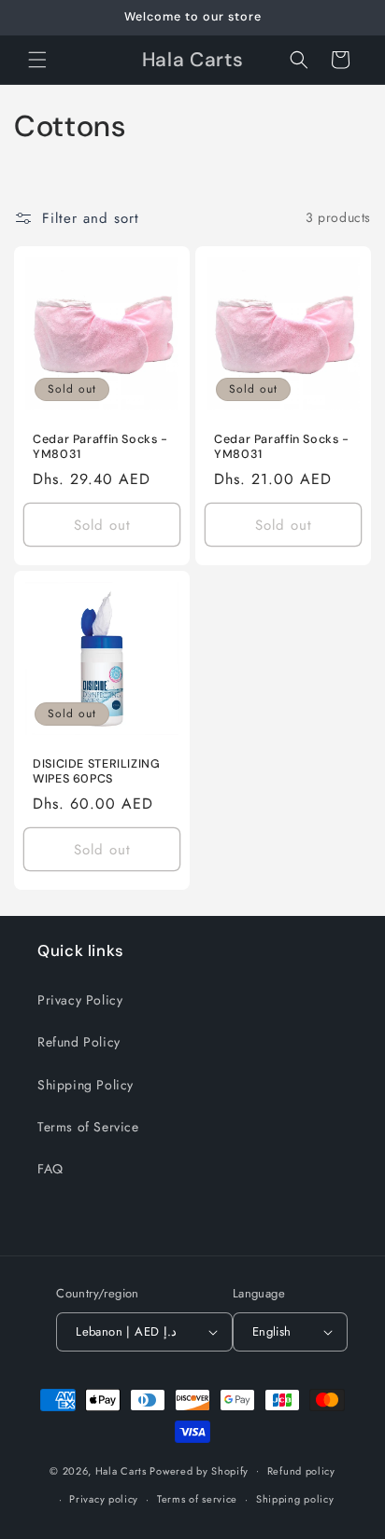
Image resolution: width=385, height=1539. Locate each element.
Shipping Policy (85, 1084)
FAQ (50, 1168)
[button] (37, 59)
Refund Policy (79, 1042)
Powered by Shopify (199, 1470)
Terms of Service (88, 1126)
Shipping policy (295, 1498)
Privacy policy (103, 1498)
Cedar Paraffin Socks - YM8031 (100, 447)
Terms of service (197, 1498)
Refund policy (301, 1470)
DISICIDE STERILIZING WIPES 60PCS (97, 771)
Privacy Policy (79, 1000)
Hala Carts (121, 1470)
